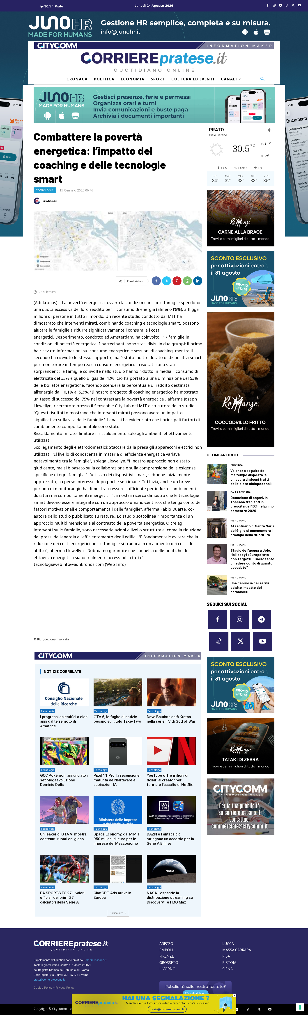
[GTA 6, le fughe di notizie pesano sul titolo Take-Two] (118, 692)
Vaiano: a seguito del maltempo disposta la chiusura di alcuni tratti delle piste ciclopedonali (250, 477)
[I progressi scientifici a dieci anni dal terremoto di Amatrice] (64, 692)
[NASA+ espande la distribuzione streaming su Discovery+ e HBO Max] (171, 868)
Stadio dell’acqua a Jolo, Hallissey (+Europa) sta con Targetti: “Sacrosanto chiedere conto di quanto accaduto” (252, 559)
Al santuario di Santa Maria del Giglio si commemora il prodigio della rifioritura (252, 530)
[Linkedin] (197, 280)
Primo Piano (238, 520)
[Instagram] (274, 5)
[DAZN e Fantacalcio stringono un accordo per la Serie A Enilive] (171, 810)
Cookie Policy (43, 987)
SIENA (227, 968)
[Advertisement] (118, 605)
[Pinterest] (177, 280)
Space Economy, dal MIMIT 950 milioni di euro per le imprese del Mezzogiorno (117, 839)
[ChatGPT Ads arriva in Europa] (118, 868)
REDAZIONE (49, 201)
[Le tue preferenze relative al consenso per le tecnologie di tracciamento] (300, 1007)
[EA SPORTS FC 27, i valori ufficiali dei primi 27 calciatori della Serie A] (64, 868)
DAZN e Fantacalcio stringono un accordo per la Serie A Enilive (170, 839)
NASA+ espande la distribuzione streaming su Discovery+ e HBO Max (170, 897)
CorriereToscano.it (94, 960)
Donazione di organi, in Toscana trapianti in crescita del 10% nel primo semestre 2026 (252, 504)
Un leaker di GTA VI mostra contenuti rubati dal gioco (63, 836)
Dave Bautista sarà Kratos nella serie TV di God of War (171, 719)
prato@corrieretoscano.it (49, 979)
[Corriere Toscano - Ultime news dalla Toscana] (154, 62)
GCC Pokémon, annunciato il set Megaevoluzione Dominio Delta (64, 780)
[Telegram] (280, 5)
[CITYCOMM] (154, 1013)
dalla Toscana (240, 492)
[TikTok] (287, 5)
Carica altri (116, 913)
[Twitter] (293, 5)
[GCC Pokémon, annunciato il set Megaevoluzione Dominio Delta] (64, 751)
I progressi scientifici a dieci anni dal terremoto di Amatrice (64, 721)
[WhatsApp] (187, 280)
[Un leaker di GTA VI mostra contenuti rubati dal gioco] (64, 810)
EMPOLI (166, 949)
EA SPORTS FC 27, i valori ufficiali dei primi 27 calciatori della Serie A (62, 897)
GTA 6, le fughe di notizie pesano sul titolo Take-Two (117, 719)
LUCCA (228, 943)
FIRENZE (166, 956)
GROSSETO (168, 962)
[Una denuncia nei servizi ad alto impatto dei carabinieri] (217, 585)
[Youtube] (299, 5)
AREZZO (166, 943)
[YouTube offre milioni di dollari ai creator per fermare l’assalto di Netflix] (171, 751)
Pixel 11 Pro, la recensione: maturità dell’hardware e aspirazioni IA (117, 780)
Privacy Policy (64, 987)
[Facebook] (268, 5)
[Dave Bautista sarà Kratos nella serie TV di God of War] (171, 692)
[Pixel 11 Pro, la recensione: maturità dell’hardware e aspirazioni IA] (118, 751)
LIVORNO (167, 968)
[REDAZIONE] (38, 201)
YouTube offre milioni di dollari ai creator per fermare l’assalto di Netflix (170, 780)
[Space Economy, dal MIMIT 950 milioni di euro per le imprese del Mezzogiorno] (118, 810)
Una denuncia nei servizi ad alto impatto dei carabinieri (250, 587)
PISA (226, 956)
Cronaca (236, 465)
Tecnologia (44, 190)
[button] (262, 79)
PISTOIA (229, 962)
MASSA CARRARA (236, 949)
